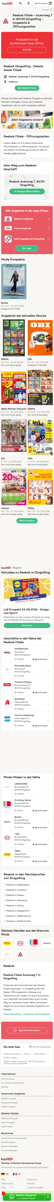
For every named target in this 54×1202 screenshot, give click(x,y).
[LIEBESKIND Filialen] (7, 954)
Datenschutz (7, 1183)
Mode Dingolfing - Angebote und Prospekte (26, 1014)
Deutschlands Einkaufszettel (14, 1138)
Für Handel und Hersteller (12, 1083)
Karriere (4, 1087)
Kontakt (30, 1183)
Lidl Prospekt (7, 1126)
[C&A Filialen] (20, 943)
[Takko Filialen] (7, 943)
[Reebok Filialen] (20, 954)
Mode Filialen (39, 1054)
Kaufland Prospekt (9, 1103)
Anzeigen (45, 10)
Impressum (32, 1179)
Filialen (27, 1054)
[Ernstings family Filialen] (34, 943)
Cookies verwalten (35, 1187)
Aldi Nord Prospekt (9, 1118)
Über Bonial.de (7, 1079)
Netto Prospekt (8, 1122)
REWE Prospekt (8, 1107)
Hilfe (3, 1179)
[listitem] (13, 286)
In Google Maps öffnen (27, 191)
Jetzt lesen (27, 625)
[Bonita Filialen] (47, 943)
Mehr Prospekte (27, 520)
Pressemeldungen (9, 1150)
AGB (3, 1187)
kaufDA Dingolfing (12, 1054)
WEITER (27, 49)
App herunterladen (9, 1146)
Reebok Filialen (10, 1058)
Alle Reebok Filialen (27, 88)
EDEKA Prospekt (8, 1098)
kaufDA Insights (8, 1142)
